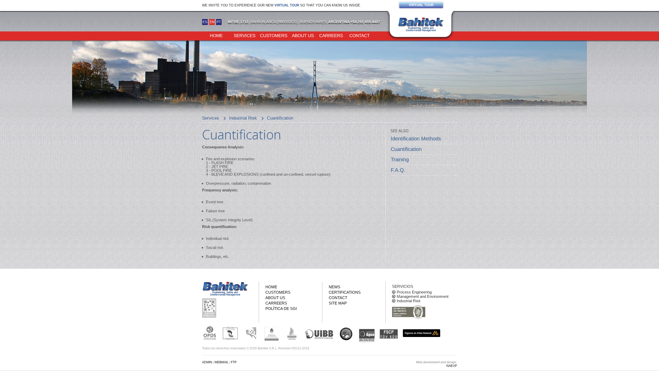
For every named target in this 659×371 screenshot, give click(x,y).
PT (218, 22)
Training (400, 159)
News (334, 287)
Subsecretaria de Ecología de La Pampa (251, 333)
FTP (234, 362)
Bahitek (421, 23)
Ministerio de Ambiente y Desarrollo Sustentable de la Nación (271, 333)
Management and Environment (422, 296)
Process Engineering (414, 292)
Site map (338, 303)
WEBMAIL (221, 362)
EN (212, 22)
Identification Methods (416, 138)
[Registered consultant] (210, 333)
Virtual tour (286, 5)
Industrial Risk (409, 301)
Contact (359, 35)
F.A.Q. (398, 170)
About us (303, 35)
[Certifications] (408, 312)
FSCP (389, 334)
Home (216, 35)
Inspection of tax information (210, 308)
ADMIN (207, 362)
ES (205, 22)
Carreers (331, 35)
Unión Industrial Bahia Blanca (319, 333)
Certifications (345, 292)
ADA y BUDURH (367, 335)
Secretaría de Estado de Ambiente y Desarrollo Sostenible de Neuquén (292, 333)
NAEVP (451, 366)
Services (244, 35)
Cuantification (406, 149)
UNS (346, 333)
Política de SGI (281, 308)
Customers (273, 35)
